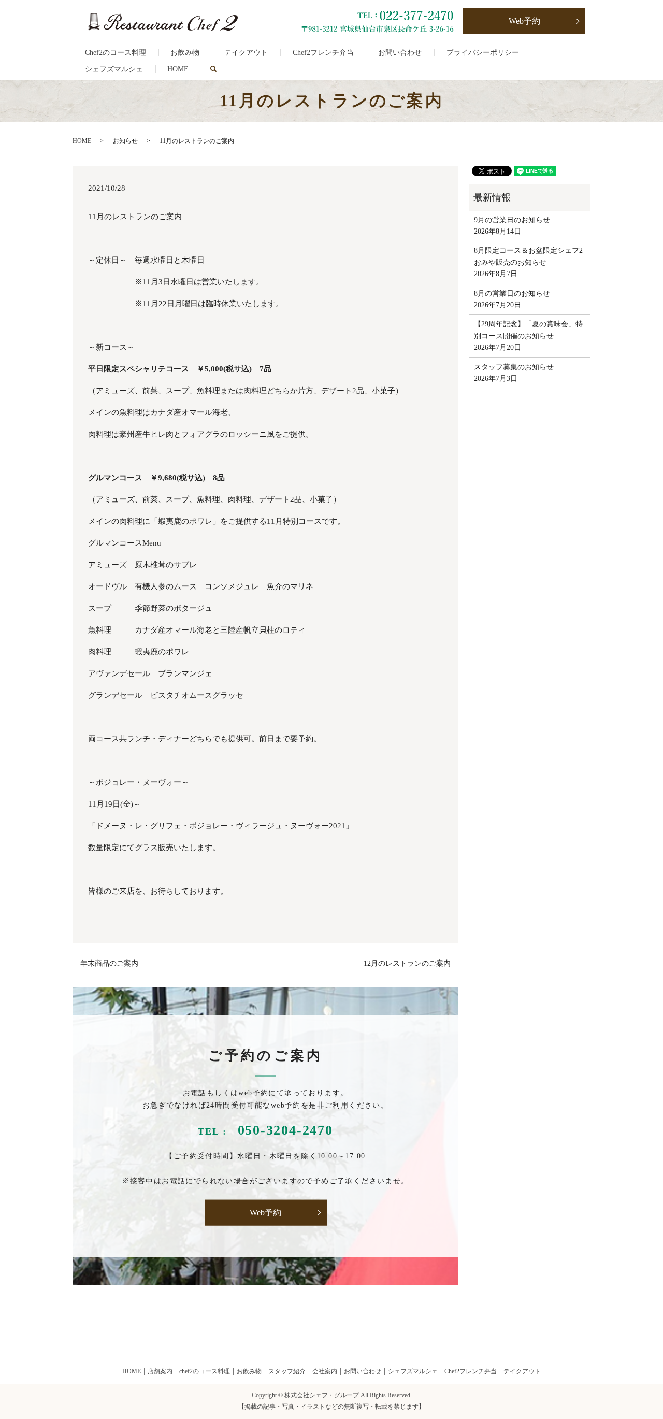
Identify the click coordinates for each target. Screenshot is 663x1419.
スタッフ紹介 (287, 1371)
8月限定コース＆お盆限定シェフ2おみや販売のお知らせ (528, 256)
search (219, 69)
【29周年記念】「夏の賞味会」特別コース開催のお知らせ (528, 329)
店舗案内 (160, 1371)
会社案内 (324, 1371)
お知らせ (125, 141)
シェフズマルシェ (114, 69)
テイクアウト (246, 52)
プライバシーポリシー (482, 52)
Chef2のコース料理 (115, 52)
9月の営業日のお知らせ (512, 220)
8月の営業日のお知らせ (512, 293)
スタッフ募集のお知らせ (514, 367)
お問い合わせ (400, 52)
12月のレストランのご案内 (407, 963)
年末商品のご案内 (109, 963)
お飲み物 (184, 52)
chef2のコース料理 (204, 1371)
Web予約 (524, 21)
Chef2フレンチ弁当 (323, 52)
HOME (178, 69)
